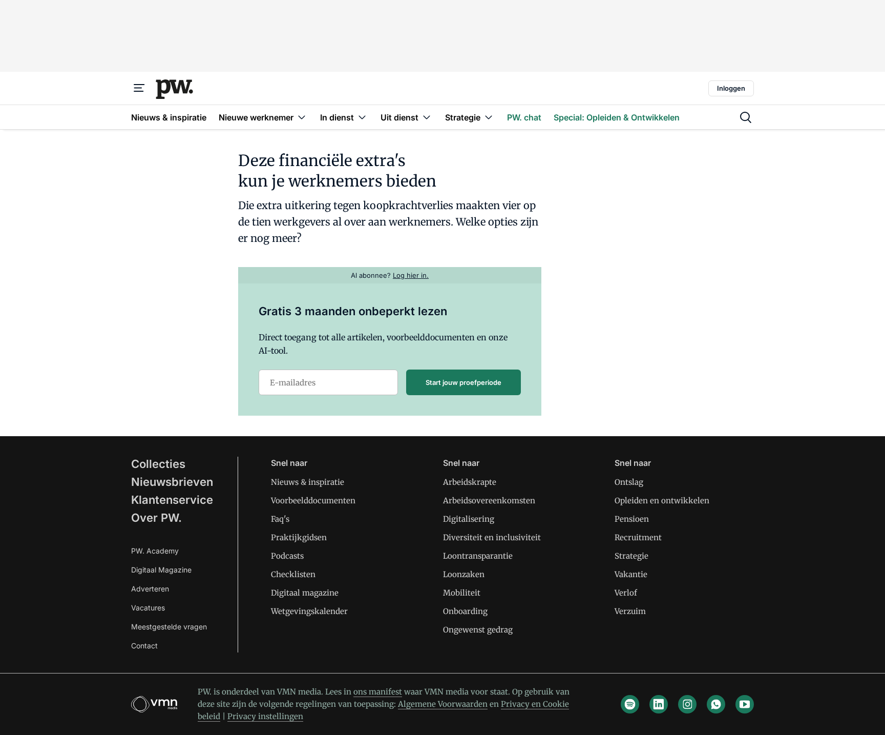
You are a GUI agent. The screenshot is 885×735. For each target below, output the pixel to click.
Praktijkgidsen (299, 537)
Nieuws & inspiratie (307, 482)
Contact (144, 645)
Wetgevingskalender (309, 611)
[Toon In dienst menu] (362, 117)
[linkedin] (658, 704)
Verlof (626, 593)
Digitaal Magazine (161, 569)
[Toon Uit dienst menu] (426, 117)
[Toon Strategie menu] (488, 117)
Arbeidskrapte (469, 482)
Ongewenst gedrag (478, 630)
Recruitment (638, 537)
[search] (746, 117)
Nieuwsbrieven (172, 481)
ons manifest (377, 692)
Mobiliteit (461, 593)
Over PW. (156, 517)
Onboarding (465, 611)
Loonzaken (463, 574)
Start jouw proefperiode (463, 382)
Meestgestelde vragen (169, 626)
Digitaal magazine (305, 593)
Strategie (631, 556)
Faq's (280, 519)
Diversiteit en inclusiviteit (492, 537)
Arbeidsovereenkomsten (489, 500)
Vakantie (631, 574)
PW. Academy (155, 550)
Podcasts (287, 556)
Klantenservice (172, 499)
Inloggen (731, 88)
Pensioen (632, 519)
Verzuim (630, 611)
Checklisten (293, 574)
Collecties (158, 464)
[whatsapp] (716, 704)
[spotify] (630, 704)
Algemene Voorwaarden (443, 704)
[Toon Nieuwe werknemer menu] (302, 117)
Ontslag (629, 482)
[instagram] (687, 704)
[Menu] (139, 88)
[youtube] (744, 704)
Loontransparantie (478, 556)
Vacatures (148, 607)
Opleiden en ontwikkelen (662, 500)
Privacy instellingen (265, 716)
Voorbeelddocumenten (313, 500)
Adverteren (150, 588)
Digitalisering (468, 519)
